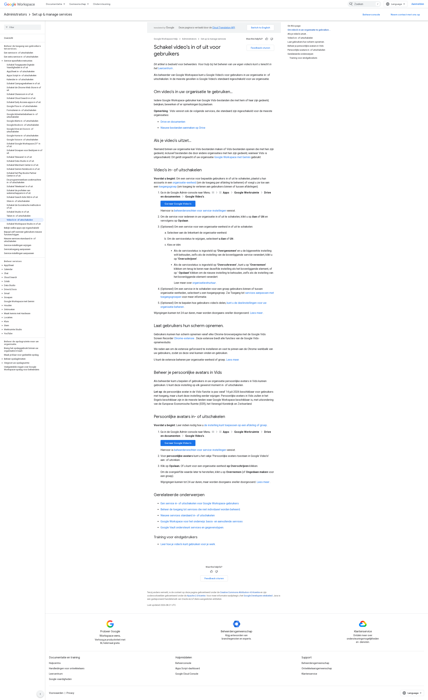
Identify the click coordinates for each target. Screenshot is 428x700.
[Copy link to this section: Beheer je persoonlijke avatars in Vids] (225, 373)
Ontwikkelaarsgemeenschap (317, 668)
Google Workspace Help (166, 39)
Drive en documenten (172, 121)
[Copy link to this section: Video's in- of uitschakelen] (205, 170)
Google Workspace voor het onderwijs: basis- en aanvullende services (201, 521)
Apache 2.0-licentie (196, 595)
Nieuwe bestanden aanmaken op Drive (182, 127)
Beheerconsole (371, 14)
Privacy (70, 693)
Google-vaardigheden (60, 679)
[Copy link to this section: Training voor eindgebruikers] (200, 537)
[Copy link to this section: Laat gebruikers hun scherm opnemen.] (227, 326)
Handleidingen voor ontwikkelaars (66, 668)
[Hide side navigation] (40, 694)
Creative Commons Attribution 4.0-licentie (240, 592)
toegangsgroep (168, 186)
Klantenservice (309, 673)
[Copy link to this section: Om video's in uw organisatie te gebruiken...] (236, 92)
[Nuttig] (266, 38)
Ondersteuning (101, 4)
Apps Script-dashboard (187, 668)
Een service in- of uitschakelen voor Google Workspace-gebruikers (199, 503)
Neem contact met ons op (405, 14)
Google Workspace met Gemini (232, 157)
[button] (22, 61)
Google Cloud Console (186, 673)
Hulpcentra (55, 663)
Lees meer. (232, 359)
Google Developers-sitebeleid (258, 595)
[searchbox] (22, 27)
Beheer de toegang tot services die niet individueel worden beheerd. (200, 509)
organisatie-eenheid (184, 182)
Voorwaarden (56, 693)
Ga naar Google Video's (178, 203)
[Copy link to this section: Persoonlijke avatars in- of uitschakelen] (228, 417)
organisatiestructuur (204, 282)
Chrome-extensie (184, 338)
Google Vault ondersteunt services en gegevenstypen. (192, 527)
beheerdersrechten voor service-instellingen (200, 210)
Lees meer (256, 312)
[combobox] (364, 4)
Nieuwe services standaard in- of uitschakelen (187, 515)
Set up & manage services (52, 14)
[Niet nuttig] (271, 38)
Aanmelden (417, 4)
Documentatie (54, 4)
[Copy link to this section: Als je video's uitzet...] (194, 141)
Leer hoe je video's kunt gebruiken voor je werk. (188, 544)
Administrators (15, 14)
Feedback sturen (260, 47)
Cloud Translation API (223, 27)
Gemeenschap (77, 4)
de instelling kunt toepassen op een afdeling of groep (235, 425)
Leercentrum (165, 68)
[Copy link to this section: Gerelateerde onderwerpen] (207, 495)
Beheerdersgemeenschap (315, 663)
